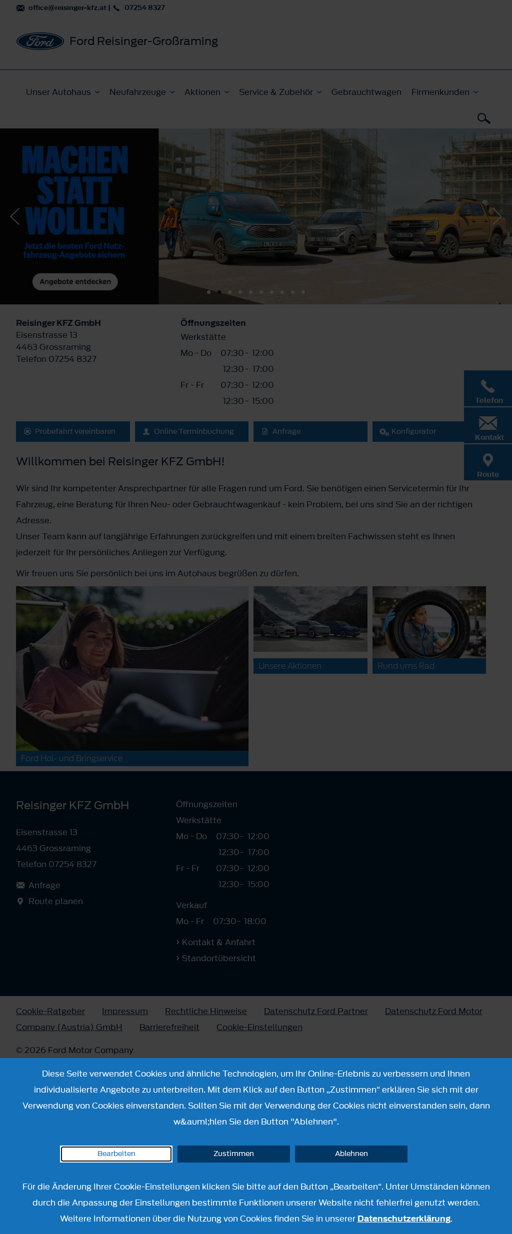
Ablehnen (351, 1154)
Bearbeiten (117, 1154)
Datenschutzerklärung (404, 1219)
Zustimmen (234, 1154)
